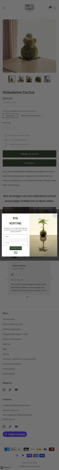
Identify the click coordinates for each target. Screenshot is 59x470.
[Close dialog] (54, 215)
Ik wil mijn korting (16, 248)
